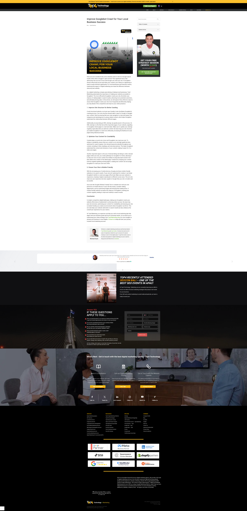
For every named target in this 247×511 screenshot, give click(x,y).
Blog (87, 25)
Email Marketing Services (92, 431)
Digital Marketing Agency (92, 416)
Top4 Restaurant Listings (111, 419)
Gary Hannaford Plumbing (127, 262)
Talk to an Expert (150, 6)
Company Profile (146, 416)
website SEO (143, 481)
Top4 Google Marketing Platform (112, 416)
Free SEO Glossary (109, 431)
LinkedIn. (117, 238)
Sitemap (126, 416)
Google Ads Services (91, 421)
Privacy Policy (146, 429)
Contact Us (145, 425)
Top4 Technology (97, 506)
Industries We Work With (148, 427)
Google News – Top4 (128, 427)
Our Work (145, 419)
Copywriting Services (91, 429)
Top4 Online (104, 506)
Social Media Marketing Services (93, 425)
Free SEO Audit (109, 425)
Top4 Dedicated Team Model (111, 423)
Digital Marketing (93, 25)
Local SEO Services (91, 419)
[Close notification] (173, 2)
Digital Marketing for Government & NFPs (95, 435)
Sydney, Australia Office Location (102, 492)
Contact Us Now (148, 386)
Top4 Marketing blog (114, 217)
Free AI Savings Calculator (111, 429)
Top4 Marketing (105, 231)
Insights (145, 421)
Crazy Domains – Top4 (129, 423)
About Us (145, 423)
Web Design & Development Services (94, 427)
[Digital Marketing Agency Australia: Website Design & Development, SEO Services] (98, 6)
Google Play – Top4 (128, 425)
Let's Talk (123, 386)
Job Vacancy (127, 419)
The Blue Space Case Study (129, 433)
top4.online (114, 231)
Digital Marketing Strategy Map (130, 417)
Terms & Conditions (147, 431)
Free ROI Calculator (109, 427)
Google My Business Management (94, 423)
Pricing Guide (127, 431)
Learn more (152, 1)
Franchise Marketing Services (93, 433)
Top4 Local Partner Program (111, 421)
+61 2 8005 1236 (101, 494)
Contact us (111, 219)
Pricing (125, 429)
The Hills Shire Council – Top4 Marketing (132, 421)
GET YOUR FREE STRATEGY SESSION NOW (149, 72)
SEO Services (89, 417)
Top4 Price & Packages (110, 417)
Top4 (155, 484)
